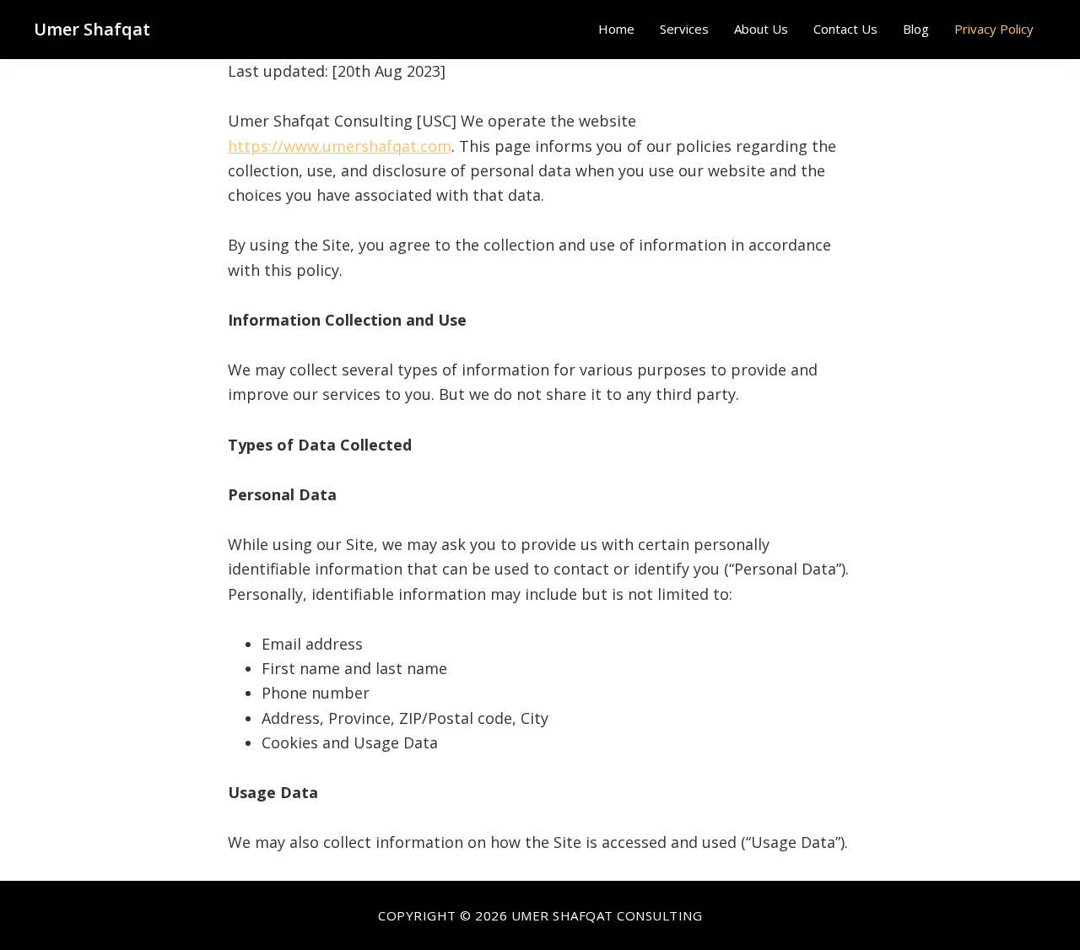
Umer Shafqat (92, 29)
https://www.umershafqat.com (339, 146)
